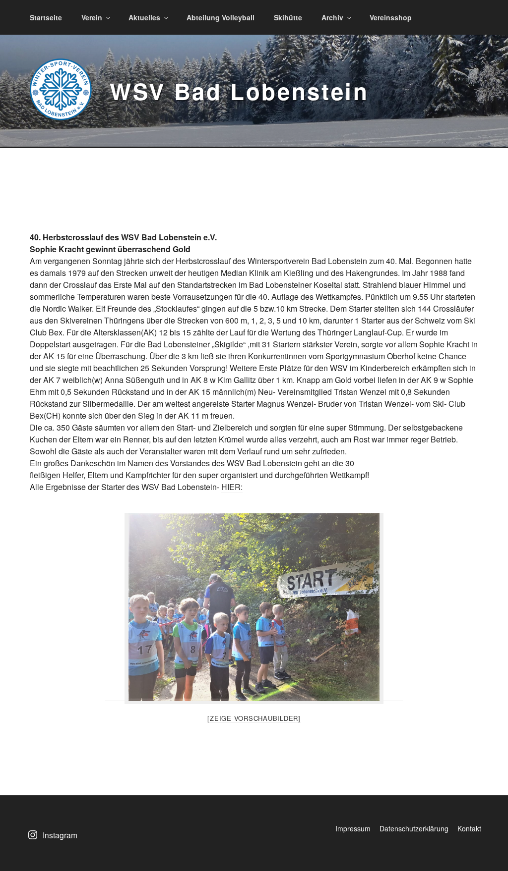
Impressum (353, 828)
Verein (91, 17)
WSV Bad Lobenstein (239, 91)
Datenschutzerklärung (414, 828)
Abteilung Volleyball (220, 17)
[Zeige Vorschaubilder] (254, 718)
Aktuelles (144, 17)
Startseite (46, 17)
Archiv (332, 17)
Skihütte (288, 17)
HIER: (232, 486)
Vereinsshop (391, 17)
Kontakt (469, 828)
